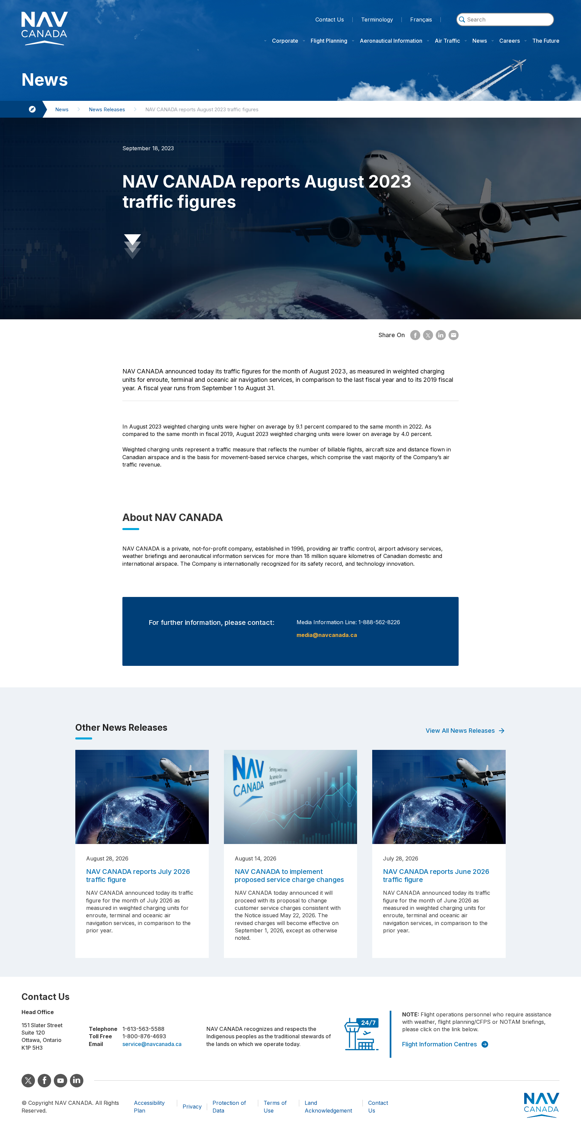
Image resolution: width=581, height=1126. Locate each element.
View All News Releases (460, 730)
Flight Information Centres (439, 1044)
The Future (545, 40)
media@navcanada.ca (327, 635)
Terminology (377, 19)
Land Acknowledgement (328, 1106)
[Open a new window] (415, 335)
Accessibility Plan (149, 1106)
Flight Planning (329, 40)
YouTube (60, 1080)
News (479, 40)
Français (421, 19)
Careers (509, 40)
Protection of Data (229, 1106)
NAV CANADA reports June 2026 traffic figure (436, 876)
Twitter (28, 1080)
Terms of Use (275, 1106)
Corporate (285, 40)
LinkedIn (76, 1080)
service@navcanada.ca (152, 1044)
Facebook (44, 1080)
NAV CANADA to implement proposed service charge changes (289, 876)
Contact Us (329, 19)
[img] (462, 19)
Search (505, 29)
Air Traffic (447, 40)
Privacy (192, 1106)
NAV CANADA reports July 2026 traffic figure (138, 876)
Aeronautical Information (391, 40)
